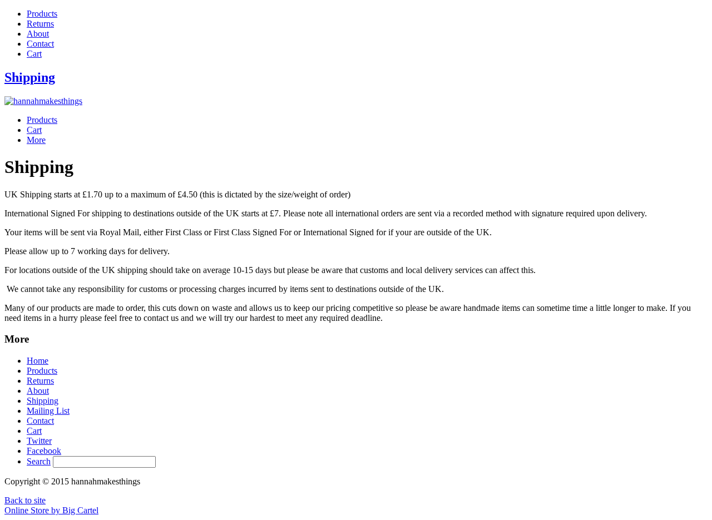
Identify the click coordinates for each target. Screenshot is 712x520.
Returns (40, 23)
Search (39, 461)
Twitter (39, 440)
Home (37, 360)
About (38, 33)
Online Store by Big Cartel (51, 510)
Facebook (44, 450)
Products (42, 13)
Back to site (25, 500)
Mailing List (48, 410)
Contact (40, 43)
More (36, 140)
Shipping (42, 400)
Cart (34, 53)
